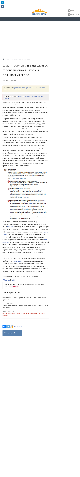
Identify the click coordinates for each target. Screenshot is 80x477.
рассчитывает (18, 261)
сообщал (10, 227)
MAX (12, 280)
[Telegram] (8, 326)
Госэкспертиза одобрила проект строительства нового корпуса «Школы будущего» (25, 299)
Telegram (6, 280)
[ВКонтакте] (4, 326)
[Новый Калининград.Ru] (3, 59)
